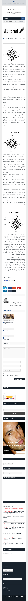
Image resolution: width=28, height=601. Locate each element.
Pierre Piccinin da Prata (15, 299)
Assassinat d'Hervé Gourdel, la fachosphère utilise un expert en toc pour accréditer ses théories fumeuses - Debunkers (13, 510)
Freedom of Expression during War (16, 523)
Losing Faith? (10, 506)
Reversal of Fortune (11, 531)
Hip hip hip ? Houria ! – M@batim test (11, 542)
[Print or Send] (11, 280)
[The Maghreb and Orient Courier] (14, 11)
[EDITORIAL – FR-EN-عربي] (14, 31)
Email (4, 407)
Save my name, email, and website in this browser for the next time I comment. (12, 374)
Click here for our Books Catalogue (10, 454)
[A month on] (8, 327)
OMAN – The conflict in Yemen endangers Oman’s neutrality (13, 528)
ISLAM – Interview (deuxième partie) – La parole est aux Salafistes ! (13, 543)
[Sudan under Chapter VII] (8, 317)
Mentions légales (6, 588)
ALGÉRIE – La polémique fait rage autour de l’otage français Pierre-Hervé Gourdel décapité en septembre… (13, 512)
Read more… (5, 129)
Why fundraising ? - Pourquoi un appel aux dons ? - (13, 392)
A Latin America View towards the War (9, 338)
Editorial (23, 42)
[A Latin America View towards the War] (8, 335)
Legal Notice (5, 587)
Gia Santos (5, 523)
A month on (6, 330)
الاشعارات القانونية (6, 590)
